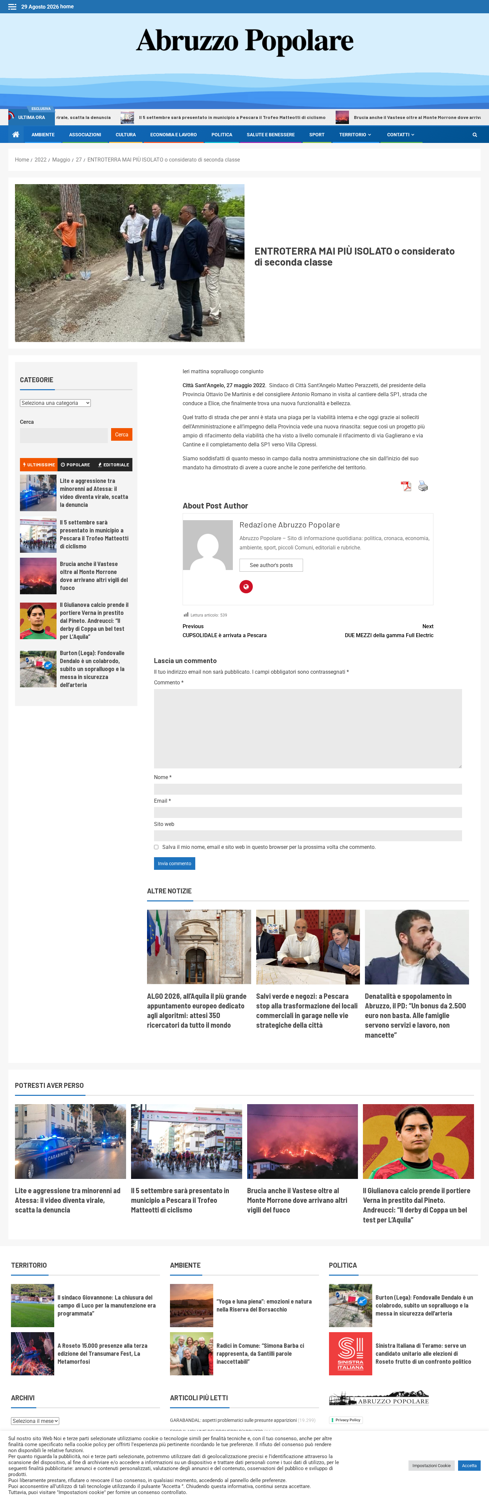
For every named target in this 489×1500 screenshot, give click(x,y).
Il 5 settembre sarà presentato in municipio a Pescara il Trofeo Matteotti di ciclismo (179, 117)
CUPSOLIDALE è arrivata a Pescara (225, 630)
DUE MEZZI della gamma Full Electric (389, 630)
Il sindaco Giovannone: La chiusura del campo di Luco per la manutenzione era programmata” (107, 1305)
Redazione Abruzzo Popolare (290, 524)
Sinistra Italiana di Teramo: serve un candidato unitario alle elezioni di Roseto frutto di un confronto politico (423, 1353)
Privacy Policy (348, 1420)
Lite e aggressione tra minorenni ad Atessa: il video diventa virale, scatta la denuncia (94, 492)
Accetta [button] (469, 1465)
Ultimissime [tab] (41, 464)
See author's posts (271, 565)
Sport (317, 134)
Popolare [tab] (78, 464)
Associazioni (85, 134)
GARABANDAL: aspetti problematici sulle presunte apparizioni (233, 1420)
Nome (163, 777)
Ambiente (43, 134)
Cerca (27, 422)
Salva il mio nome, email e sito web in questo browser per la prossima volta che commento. (269, 847)
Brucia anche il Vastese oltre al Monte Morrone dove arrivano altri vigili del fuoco (390, 117)
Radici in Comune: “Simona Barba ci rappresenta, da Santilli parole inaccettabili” (260, 1353)
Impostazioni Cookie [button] (431, 1465)
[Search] (475, 134)
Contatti (398, 134)
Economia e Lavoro (173, 134)
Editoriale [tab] (116, 464)
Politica (222, 134)
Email (162, 801)
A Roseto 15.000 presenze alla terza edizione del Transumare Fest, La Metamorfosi (102, 1353)
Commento (169, 682)
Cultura (126, 134)
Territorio (352, 134)
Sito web (164, 824)
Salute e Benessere (271, 134)
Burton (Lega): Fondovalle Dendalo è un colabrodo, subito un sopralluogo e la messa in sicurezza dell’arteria (92, 668)
